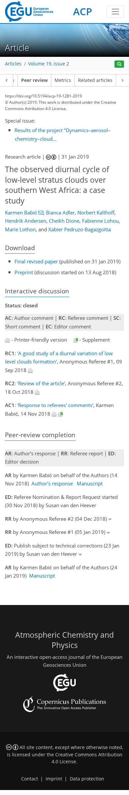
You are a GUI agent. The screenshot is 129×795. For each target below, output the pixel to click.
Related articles (95, 80)
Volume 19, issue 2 (48, 64)
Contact (29, 779)
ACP (82, 11)
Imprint (54, 779)
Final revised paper (36, 261)
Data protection (87, 779)
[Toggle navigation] (115, 11)
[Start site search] (119, 64)
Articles (13, 64)
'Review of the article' (41, 383)
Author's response (52, 483)
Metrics (63, 80)
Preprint (24, 272)
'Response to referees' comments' (55, 405)
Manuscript (90, 483)
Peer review (34, 80)
